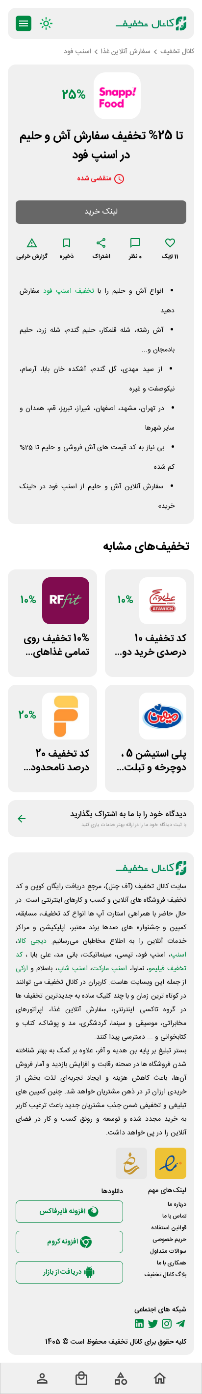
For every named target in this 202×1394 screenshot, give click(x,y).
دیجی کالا (32, 941)
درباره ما (177, 1204)
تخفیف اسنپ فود (68, 291)
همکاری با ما (171, 1263)
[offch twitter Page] (153, 1323)
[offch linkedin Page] (139, 1323)
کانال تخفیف (125, 1342)
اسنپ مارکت (109, 969)
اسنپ (178, 955)
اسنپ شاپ (72, 969)
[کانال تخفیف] (151, 23)
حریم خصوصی (169, 1239)
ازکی (22, 969)
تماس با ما (174, 1216)
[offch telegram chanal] (180, 1323)
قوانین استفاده (168, 1228)
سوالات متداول (168, 1251)
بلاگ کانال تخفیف (165, 1275)
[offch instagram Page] (167, 1323)
